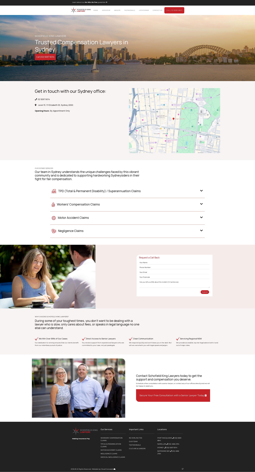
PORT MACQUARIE (164, 438)
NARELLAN (161, 444)
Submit (205, 292)
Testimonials (129, 10)
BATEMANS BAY (163, 451)
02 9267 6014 (44, 99)
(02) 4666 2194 (174, 444)
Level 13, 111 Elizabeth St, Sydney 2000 (55, 105)
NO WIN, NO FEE (135, 438)
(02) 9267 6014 (172, 448)
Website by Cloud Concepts (103, 469)
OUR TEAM (133, 441)
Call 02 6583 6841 (174, 10)
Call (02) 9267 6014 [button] (45, 57)
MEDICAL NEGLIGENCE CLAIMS (113, 457)
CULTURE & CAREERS (137, 449)
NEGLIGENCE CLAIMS (109, 454)
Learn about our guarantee (89, 2)
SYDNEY (160, 448)
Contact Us (157, 10)
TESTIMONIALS (135, 445)
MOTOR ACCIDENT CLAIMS (111, 450)
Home (95, 10)
